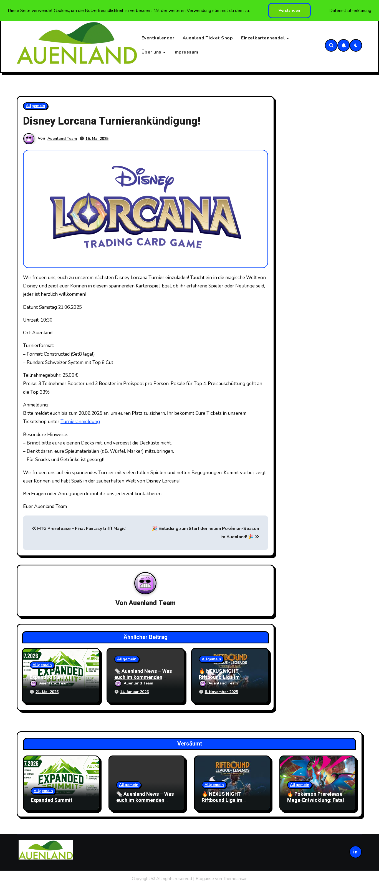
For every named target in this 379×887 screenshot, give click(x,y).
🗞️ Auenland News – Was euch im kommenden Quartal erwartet (143, 677)
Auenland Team (62, 138)
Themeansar (235, 879)
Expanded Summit (50, 677)
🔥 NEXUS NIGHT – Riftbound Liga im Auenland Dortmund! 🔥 (226, 677)
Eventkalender (158, 38)
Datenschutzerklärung (350, 10)
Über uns (152, 52)
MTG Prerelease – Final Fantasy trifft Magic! (81, 528)
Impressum (185, 52)
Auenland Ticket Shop (208, 38)
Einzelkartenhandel (263, 38)
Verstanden (289, 10)
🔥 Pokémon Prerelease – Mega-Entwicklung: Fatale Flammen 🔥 (317, 800)
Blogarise (205, 879)
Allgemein (35, 105)
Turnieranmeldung (80, 421)
